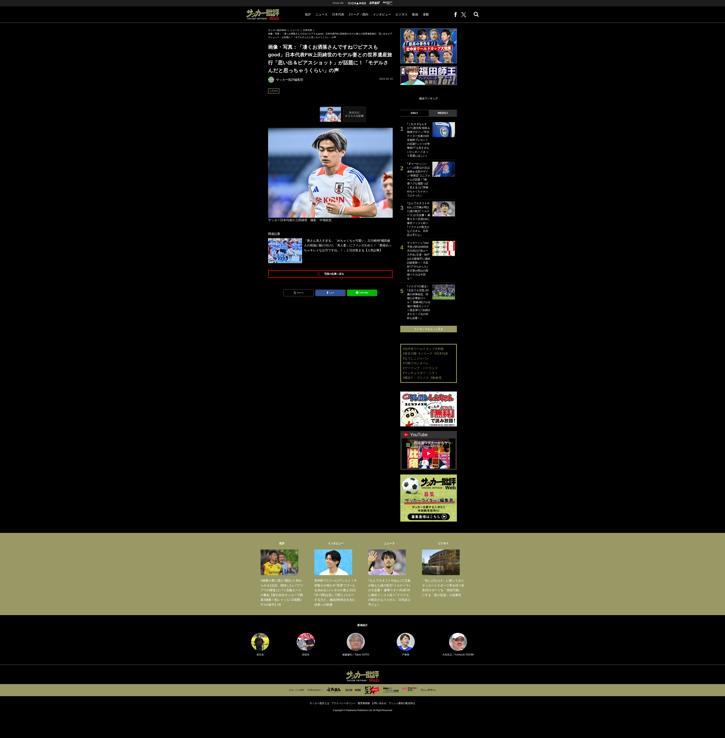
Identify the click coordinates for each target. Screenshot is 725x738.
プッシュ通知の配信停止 (401, 703)
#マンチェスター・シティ (420, 373)
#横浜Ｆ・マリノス (416, 377)
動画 (415, 14)
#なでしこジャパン (416, 358)
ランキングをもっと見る (428, 328)
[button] (386, 177)
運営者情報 (364, 703)
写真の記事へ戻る (334, 273)
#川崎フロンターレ (416, 363)
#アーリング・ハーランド (420, 368)
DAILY (414, 113)
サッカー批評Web (277, 30)
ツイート (300, 293)
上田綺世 (273, 91)
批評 (308, 14)
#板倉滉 (436, 377)
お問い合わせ (379, 703)
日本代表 (338, 14)
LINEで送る (364, 293)
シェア (331, 293)
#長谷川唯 (410, 353)
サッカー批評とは (319, 703)
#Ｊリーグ (425, 353)
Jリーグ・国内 (358, 14)
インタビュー (382, 14)
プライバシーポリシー (343, 703)
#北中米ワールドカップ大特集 (423, 348)
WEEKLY (443, 113)
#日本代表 (441, 353)
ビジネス (402, 14)
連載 (426, 14)
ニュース (321, 14)
